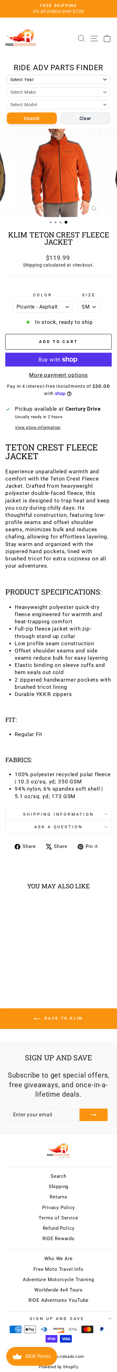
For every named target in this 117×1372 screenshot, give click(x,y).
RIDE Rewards (58, 1238)
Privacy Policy (58, 1207)
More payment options (58, 375)
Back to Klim (62, 1018)
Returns (58, 1197)
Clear (85, 118)
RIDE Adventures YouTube (58, 1300)
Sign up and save (57, 1318)
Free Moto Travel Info (58, 1269)
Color (42, 295)
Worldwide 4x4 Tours (58, 1290)
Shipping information (58, 814)
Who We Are (58, 1258)
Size (88, 295)
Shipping (32, 265)
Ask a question (58, 826)
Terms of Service (58, 1218)
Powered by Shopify (58, 1366)
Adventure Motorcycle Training (58, 1279)
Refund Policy (59, 1228)
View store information (38, 427)
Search (31, 118)
